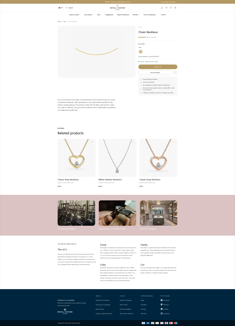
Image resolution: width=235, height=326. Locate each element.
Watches (143, 313)
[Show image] (96, 52)
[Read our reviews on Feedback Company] (177, 2)
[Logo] (117, 7)
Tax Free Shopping (125, 309)
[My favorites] (171, 8)
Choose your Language (103, 304)
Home (59, 21)
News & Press (100, 309)
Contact (122, 296)
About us (98, 296)
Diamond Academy (147, 296)
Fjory (65, 21)
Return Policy (124, 304)
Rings (142, 300)
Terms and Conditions (126, 313)
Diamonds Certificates (102, 300)
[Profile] (162, 8)
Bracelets (144, 304)
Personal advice (155, 72)
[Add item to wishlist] (175, 72)
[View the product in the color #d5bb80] (140, 51)
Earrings (143, 309)
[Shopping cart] (175, 8)
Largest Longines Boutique (104, 313)
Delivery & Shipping (126, 300)
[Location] (166, 8)
